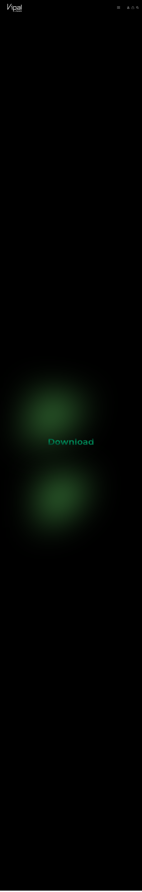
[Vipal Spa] (15, 7)
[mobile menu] (118, 7)
